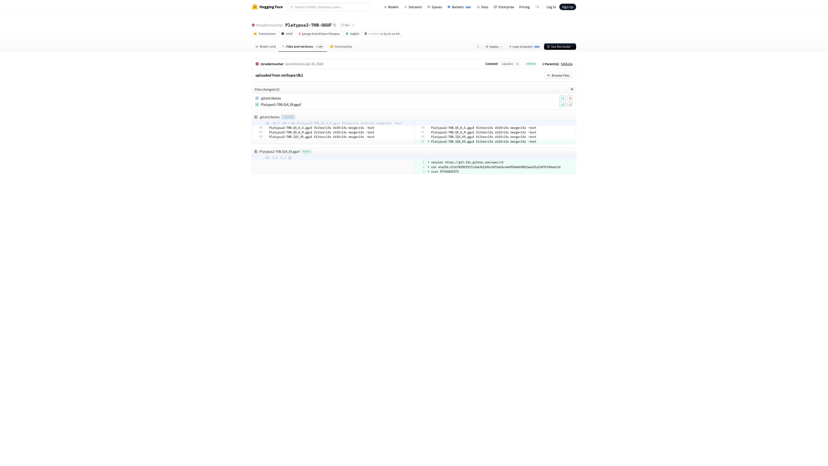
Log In (551, 7)
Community (343, 46)
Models (393, 7)
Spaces (437, 7)
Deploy (494, 47)
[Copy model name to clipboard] (334, 25)
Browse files (561, 75)
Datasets (415, 7)
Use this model (560, 47)
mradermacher (269, 25)
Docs (484, 7)
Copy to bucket (526, 47)
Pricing (524, 7)
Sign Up (567, 7)
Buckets (461, 7)
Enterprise (506, 7)
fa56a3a (566, 64)
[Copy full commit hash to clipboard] (517, 64)
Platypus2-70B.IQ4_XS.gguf (281, 104)
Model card (268, 46)
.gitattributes (271, 98)
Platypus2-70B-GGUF (308, 24)
